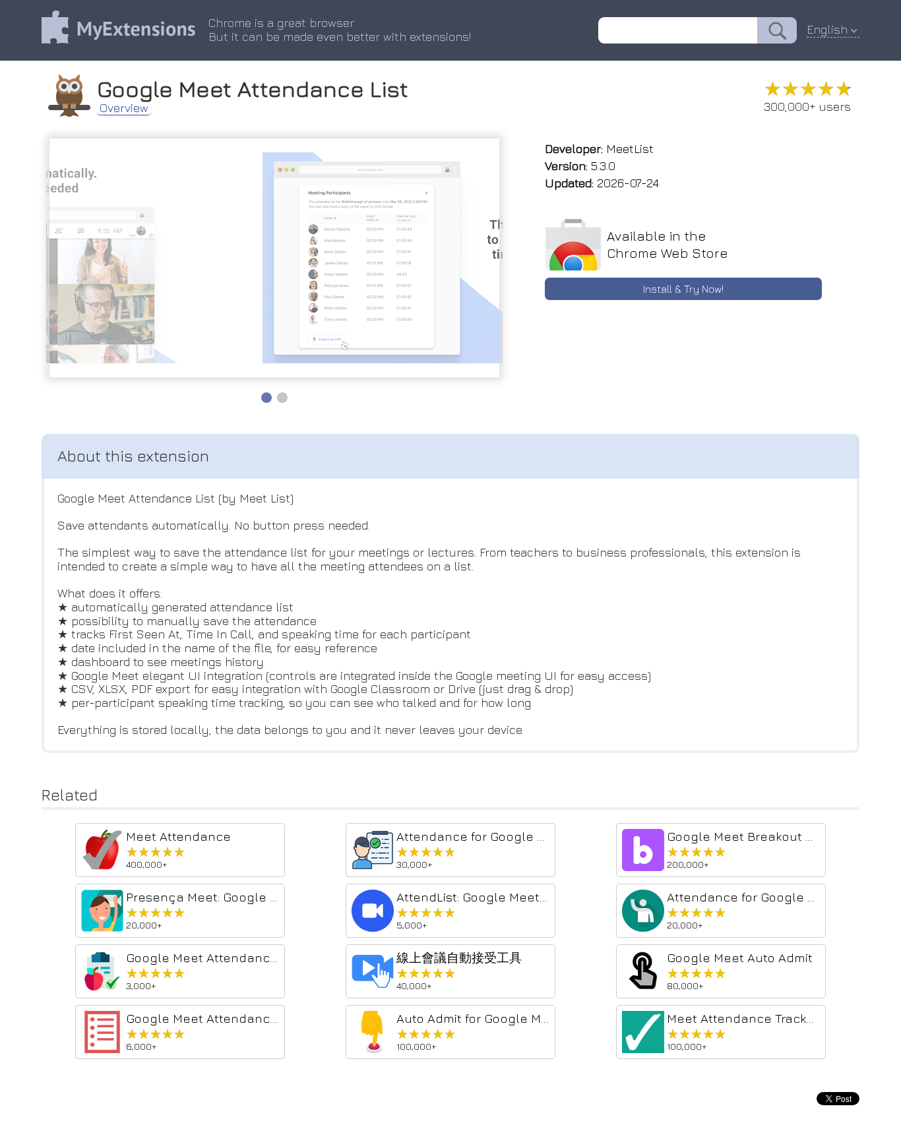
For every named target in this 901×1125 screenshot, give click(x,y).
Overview (124, 108)
